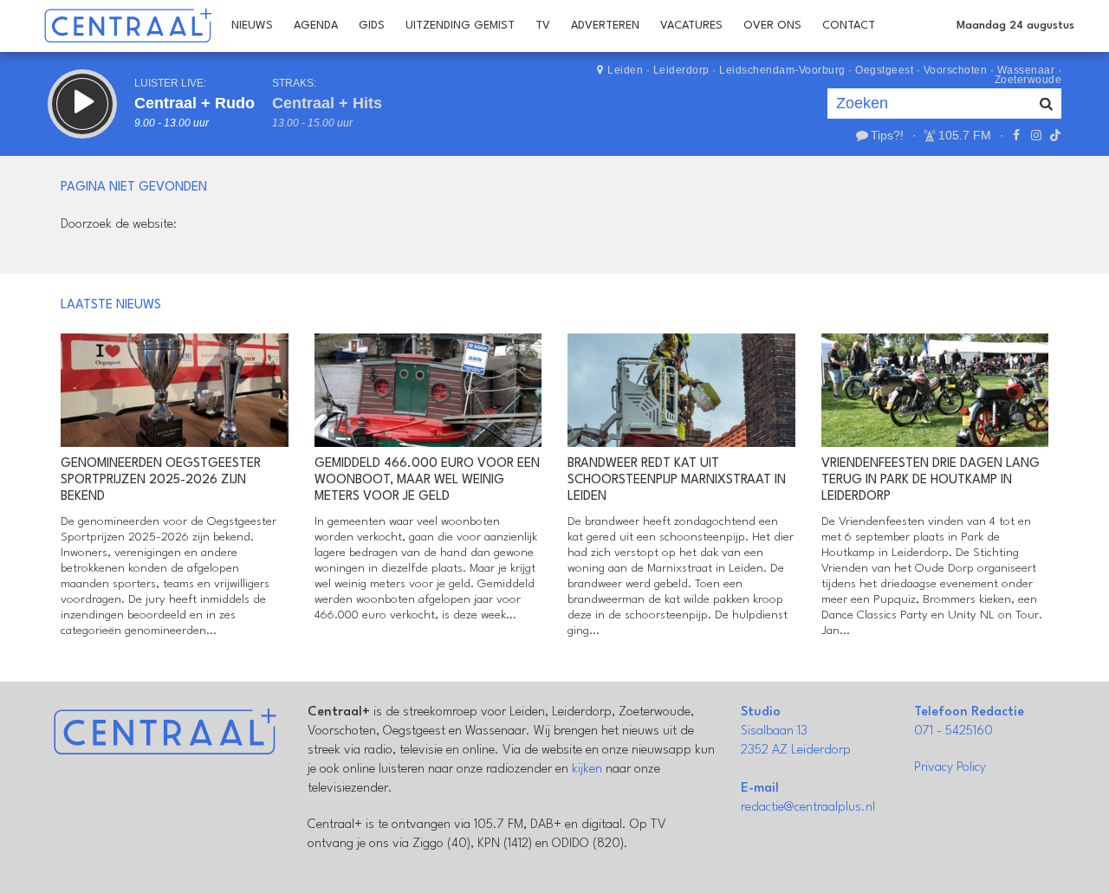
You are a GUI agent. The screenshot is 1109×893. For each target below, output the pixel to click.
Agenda (316, 25)
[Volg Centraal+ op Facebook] (1016, 135)
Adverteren (605, 25)
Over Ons (772, 25)
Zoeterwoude (1028, 80)
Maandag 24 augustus (1015, 25)
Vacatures (691, 25)
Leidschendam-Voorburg (782, 70)
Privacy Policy (950, 767)
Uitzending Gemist (460, 25)
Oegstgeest (884, 70)
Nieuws (252, 25)
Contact (848, 25)
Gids (372, 25)
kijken (587, 769)
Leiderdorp (681, 70)
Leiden (625, 70)
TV (542, 25)
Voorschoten (956, 70)
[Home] (128, 26)
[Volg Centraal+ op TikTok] (1053, 135)
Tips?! (887, 135)
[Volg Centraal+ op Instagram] (1035, 135)
